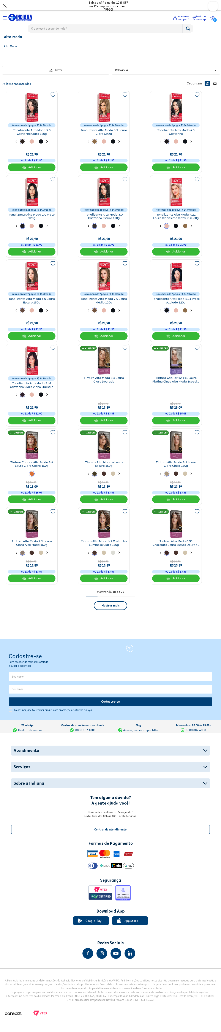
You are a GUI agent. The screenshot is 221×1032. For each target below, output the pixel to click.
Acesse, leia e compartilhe (140, 730)
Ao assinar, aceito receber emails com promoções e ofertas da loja (53, 710)
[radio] (207, 92)
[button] (22, 151)
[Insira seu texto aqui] (87, 953)
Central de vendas (30, 730)
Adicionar (34, 176)
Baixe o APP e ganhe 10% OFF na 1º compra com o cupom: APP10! (108, 6)
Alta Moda (10, 38)
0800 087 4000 (85, 730)
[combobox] (110, 29)
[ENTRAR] (181, 18)
